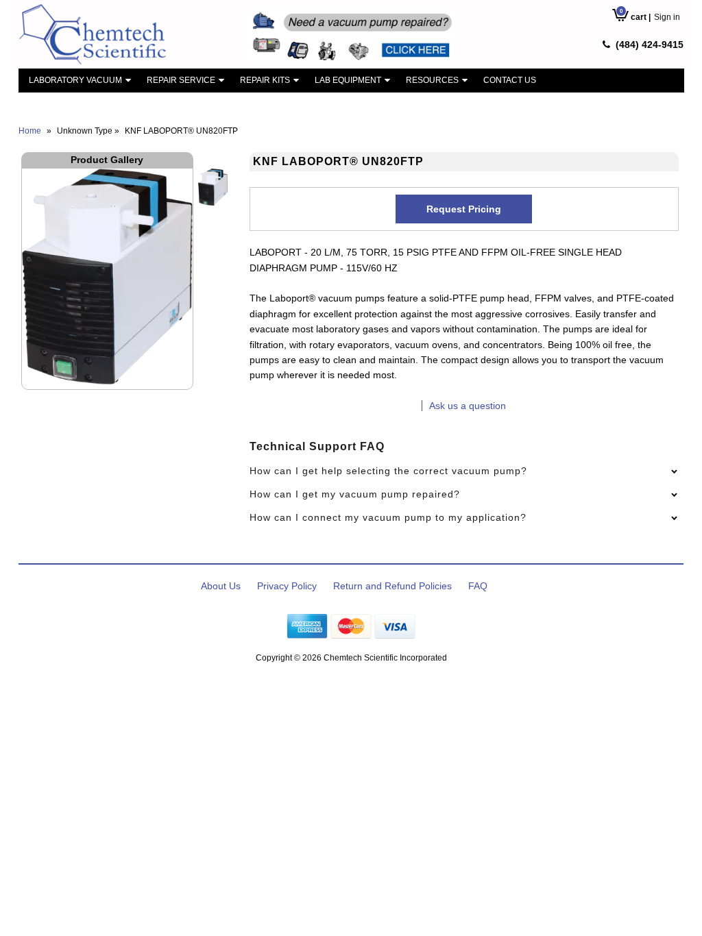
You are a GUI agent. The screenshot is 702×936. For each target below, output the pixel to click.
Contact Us (509, 80)
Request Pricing (463, 209)
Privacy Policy (287, 585)
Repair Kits (265, 80)
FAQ (477, 585)
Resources (432, 80)
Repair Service (181, 80)
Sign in (667, 17)
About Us (221, 585)
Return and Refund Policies (392, 585)
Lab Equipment (348, 80)
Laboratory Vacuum (75, 80)
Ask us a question (467, 405)
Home (30, 131)
